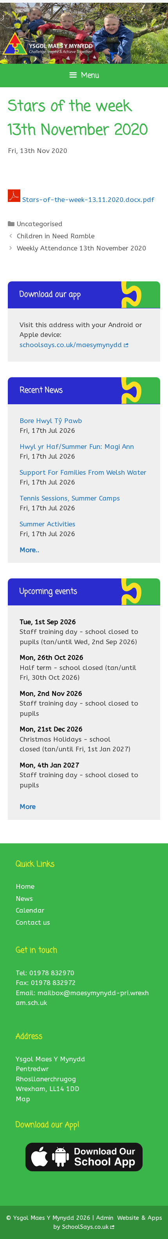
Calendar (30, 910)
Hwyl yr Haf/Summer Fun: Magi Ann (77, 446)
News (24, 898)
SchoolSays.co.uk (85, 1226)
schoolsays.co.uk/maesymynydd (71, 345)
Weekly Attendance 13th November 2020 (81, 248)
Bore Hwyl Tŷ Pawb (51, 421)
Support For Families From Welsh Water (83, 472)
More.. (29, 550)
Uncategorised (40, 224)
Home (25, 886)
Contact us (33, 922)
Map (23, 1099)
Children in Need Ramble (56, 236)
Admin (105, 1217)
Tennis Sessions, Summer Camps (70, 498)
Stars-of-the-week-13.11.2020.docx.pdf (88, 199)
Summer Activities (47, 524)
